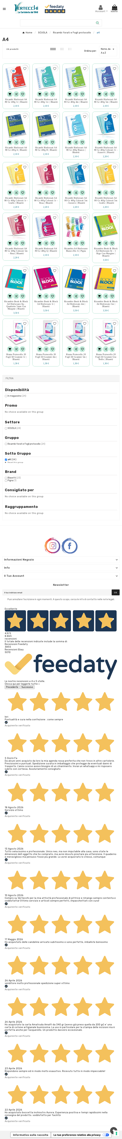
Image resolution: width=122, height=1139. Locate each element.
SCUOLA (14, 428)
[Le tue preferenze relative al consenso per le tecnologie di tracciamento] (116, 1133)
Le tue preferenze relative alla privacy (77, 1134)
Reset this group (15, 462)
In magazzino (17, 396)
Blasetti (14, 477)
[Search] (97, 23)
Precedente (12, 687)
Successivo (27, 687)
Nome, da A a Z (108, 50)
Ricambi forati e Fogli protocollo (26, 444)
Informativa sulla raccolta (30, 1134)
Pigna (12, 480)
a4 (12, 459)
